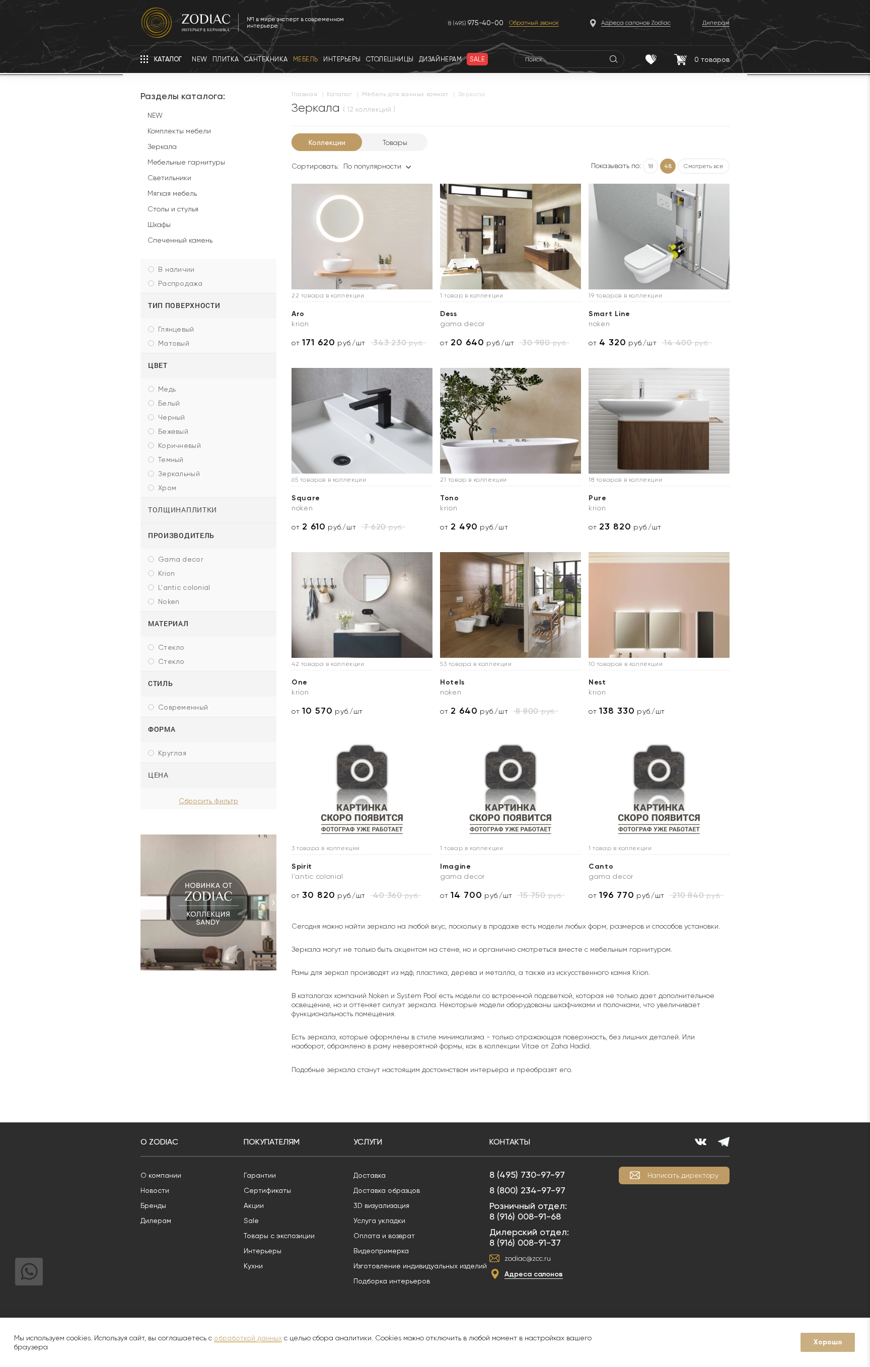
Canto (601, 866)
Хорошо (828, 1342)
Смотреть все (703, 166)
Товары (395, 142)
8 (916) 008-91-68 (525, 1216)
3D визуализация (381, 1205)
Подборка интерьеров (391, 1281)
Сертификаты (267, 1190)
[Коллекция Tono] (510, 421)
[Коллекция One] (362, 605)
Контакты (509, 1142)
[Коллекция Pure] (659, 421)
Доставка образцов (386, 1190)
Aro (298, 314)
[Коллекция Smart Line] (659, 236)
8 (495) (475, 23)
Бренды (153, 1205)
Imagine (455, 866)
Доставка (369, 1175)
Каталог (339, 94)
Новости (154, 1190)
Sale (251, 1221)
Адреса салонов (533, 1274)
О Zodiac (159, 1142)
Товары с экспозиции (279, 1236)
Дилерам (155, 1221)
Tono (449, 498)
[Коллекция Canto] (659, 789)
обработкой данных (248, 1338)
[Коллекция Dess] (510, 236)
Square (306, 498)
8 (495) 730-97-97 (527, 1174)
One (300, 682)
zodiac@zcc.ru (527, 1258)
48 (668, 166)
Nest (597, 682)
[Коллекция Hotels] (510, 605)
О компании (160, 1175)
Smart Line (609, 314)
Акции (254, 1205)
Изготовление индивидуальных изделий (420, 1266)
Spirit (302, 866)
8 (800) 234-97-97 (527, 1190)
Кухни (253, 1266)
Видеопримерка (381, 1251)
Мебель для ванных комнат (405, 94)
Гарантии (260, 1175)
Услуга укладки (379, 1221)
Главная (304, 94)
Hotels (452, 682)
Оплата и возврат (384, 1236)
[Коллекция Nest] (659, 605)
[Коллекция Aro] (362, 236)
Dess (448, 314)
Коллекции (327, 142)
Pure (598, 498)
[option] (208, 902)
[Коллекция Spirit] (362, 789)
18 (650, 166)
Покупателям (272, 1142)
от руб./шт (329, 342)
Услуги (367, 1142)
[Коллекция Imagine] (510, 789)
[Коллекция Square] (362, 421)
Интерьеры (262, 1251)
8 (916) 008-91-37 (525, 1242)
